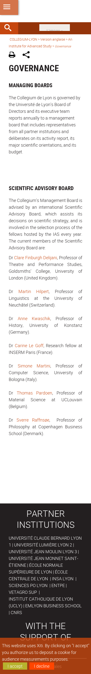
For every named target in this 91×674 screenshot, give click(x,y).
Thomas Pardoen (34, 393)
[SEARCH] (9, 28)
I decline (42, 666)
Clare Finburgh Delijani (35, 257)
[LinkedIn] (54, 27)
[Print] (14, 55)
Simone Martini (34, 366)
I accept (15, 666)
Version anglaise (52, 39)
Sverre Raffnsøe (33, 420)
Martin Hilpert (33, 291)
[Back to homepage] (45, 11)
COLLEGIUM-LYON (23, 39)
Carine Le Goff (29, 345)
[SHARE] (28, 55)
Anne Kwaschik (34, 318)
